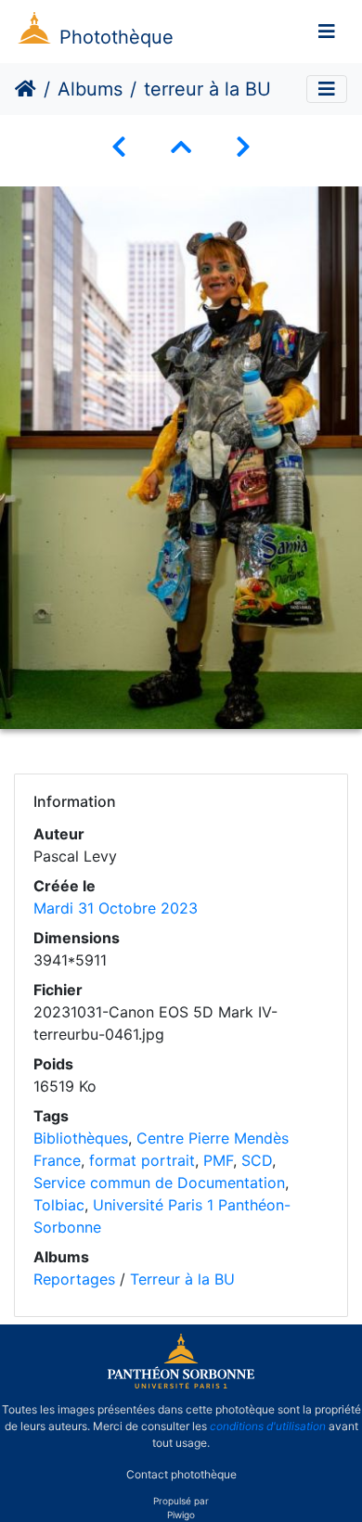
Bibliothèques (80, 1138)
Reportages (74, 1279)
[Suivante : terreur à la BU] (243, 147)
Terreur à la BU (182, 1279)
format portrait (142, 1160)
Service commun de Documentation (159, 1182)
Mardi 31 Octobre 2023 (115, 908)
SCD (256, 1160)
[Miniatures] (181, 147)
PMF (218, 1160)
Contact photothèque (181, 1474)
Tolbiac (58, 1205)
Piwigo (181, 1514)
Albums (90, 89)
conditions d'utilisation (268, 1426)
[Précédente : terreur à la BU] (119, 147)
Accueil (25, 89)
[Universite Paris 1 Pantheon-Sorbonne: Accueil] (181, 1384)
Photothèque (116, 37)
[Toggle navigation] (326, 31)
